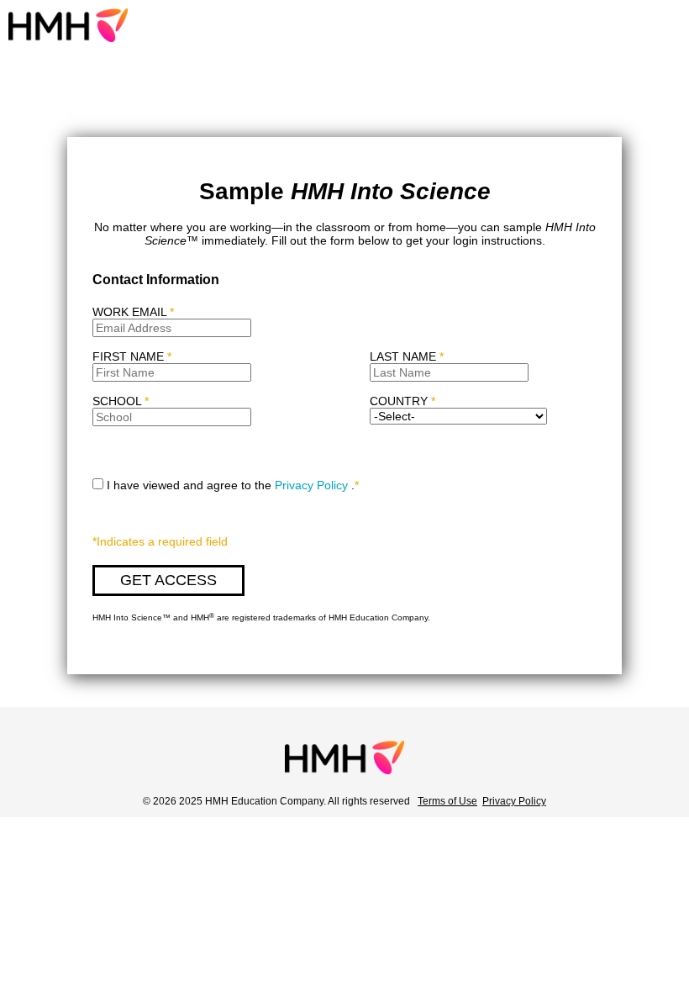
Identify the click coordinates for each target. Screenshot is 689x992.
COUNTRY (399, 401)
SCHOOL (120, 401)
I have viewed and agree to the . (233, 485)
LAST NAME (407, 356)
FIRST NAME (131, 356)
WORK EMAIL (133, 312)
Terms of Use (447, 801)
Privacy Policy (311, 485)
